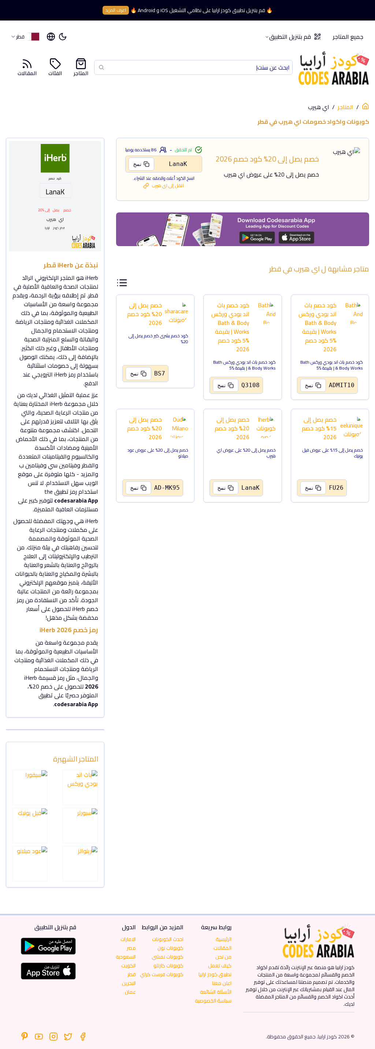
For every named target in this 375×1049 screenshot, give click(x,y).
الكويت (128, 965)
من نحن (223, 956)
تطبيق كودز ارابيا (214, 974)
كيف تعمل (219, 965)
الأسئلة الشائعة (215, 992)
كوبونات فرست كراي (161, 974)
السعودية (126, 956)
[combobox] (25, 36)
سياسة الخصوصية (213, 1000)
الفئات (55, 72)
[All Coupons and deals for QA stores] (242, 229)
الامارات (128, 939)
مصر (131, 948)
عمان (130, 992)
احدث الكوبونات (167, 939)
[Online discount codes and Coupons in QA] (365, 106)
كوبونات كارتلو (168, 965)
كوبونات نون (170, 948)
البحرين (129, 983)
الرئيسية (223, 939)
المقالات (27, 72)
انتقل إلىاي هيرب (168, 186)
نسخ (137, 164)
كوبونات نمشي (167, 956)
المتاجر (81, 72)
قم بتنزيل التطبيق (290, 36)
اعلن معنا (221, 983)
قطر (131, 974)
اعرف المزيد (115, 10)
